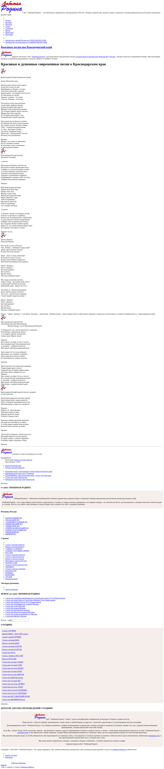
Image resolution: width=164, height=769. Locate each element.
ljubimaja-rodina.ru (27, 767)
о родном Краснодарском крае (86, 57)
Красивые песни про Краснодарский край (26, 47)
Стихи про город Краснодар (16, 477)
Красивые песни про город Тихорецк (19, 473)
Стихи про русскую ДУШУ (12, 687)
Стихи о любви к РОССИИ (12, 656)
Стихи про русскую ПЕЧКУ (13, 668)
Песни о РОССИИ (9, 659)
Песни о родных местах (23, 460)
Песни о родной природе (14, 468)
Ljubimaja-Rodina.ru (119, 749)
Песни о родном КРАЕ (10, 643)
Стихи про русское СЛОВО (12, 662)
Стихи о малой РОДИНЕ (11, 637)
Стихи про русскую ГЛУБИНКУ (14, 690)
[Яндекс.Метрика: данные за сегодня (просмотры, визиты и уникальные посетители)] (18, 763)
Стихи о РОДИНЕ (9, 631)
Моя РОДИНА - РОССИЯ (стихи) (15, 634)
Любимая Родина (38, 57)
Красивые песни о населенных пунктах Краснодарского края (28, 471)
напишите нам (22, 733)
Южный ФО (104, 57)
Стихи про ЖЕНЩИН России (13, 699)
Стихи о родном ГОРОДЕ (12, 646)
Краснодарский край (13, 466)
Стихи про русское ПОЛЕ (12, 671)
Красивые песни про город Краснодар (20, 479)
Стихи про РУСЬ (8, 653)
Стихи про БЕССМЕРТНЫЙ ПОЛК (16, 696)
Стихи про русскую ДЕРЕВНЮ (14, 693)
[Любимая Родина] (12, 13)
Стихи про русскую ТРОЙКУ (13, 684)
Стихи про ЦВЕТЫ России (12, 678)
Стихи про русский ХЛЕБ (12, 665)
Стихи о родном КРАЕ (10, 640)
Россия (112, 57)
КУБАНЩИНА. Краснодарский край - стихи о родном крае (28, 475)
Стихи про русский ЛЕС (11, 681)
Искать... (4, 620)
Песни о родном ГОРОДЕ (12, 649)
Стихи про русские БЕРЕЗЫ (13, 674)
